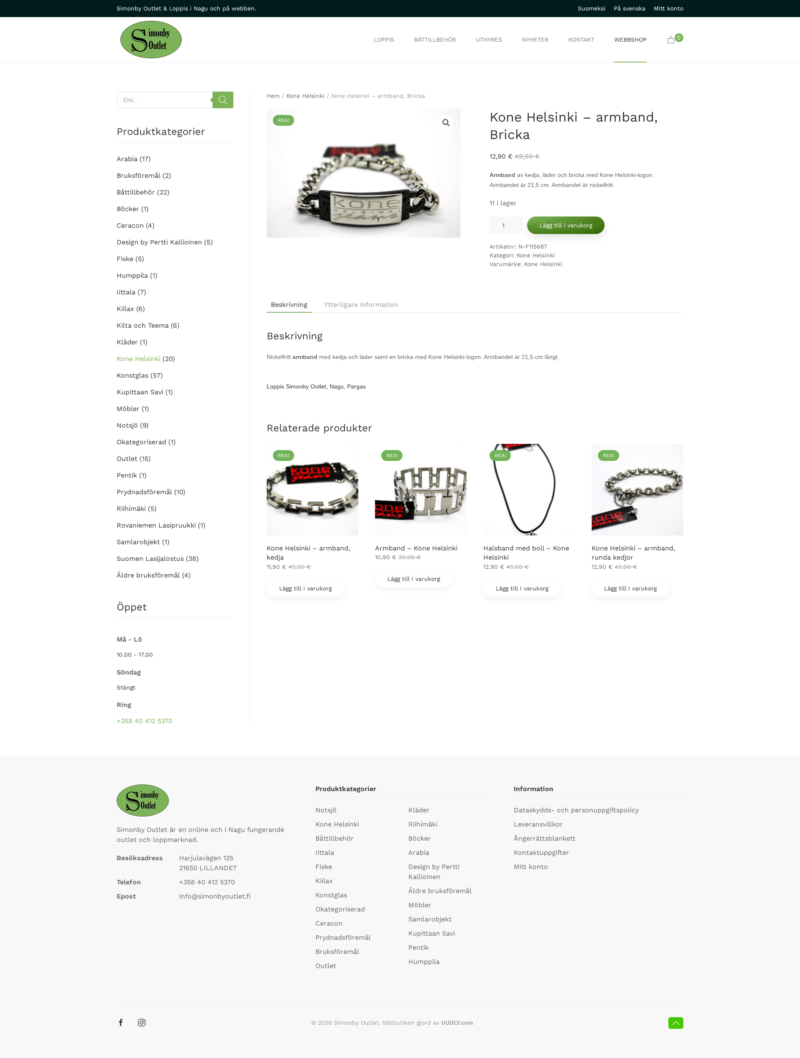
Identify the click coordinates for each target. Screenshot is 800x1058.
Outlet (127, 459)
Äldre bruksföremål (148, 575)
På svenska (629, 8)
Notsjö (127, 425)
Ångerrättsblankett (544, 838)
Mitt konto (668, 8)
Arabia (127, 159)
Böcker (128, 209)
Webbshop (630, 39)
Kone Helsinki (305, 95)
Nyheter (535, 39)
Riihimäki (131, 509)
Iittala (126, 292)
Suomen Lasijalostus (150, 559)
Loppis (384, 39)
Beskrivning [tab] (289, 305)
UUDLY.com (457, 1022)
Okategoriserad (141, 442)
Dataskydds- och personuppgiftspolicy (576, 810)
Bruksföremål (138, 175)
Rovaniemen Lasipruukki (156, 525)
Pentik (127, 475)
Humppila (132, 275)
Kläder (127, 342)
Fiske (125, 259)
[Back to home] (151, 39)
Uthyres (489, 39)
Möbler (128, 409)
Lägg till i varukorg (566, 225)
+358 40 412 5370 (144, 721)
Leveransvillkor (538, 824)
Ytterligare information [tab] (361, 305)
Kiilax (125, 309)
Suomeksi (591, 8)
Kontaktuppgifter (541, 852)
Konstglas (132, 375)
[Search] (222, 100)
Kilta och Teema (143, 325)
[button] (675, 39)
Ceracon (130, 225)
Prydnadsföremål (144, 492)
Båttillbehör (435, 39)
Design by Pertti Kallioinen (159, 242)
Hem (273, 95)
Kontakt (581, 39)
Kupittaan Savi (140, 392)
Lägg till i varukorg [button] (305, 588)
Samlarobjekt (138, 542)
